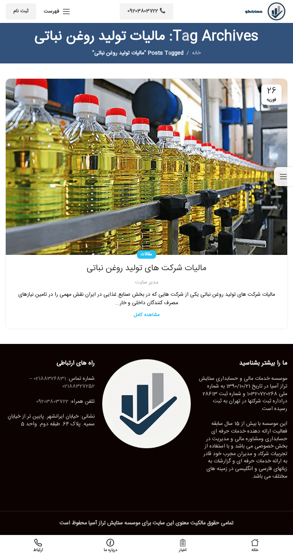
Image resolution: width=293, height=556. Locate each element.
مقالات (146, 254)
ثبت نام (21, 11)
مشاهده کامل (146, 315)
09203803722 (52, 401)
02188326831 (50, 378)
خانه (196, 53)
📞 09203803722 (146, 11)
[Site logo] (262, 11)
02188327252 (78, 386)
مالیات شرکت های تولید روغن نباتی (146, 268)
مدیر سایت (146, 282)
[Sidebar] (283, 176)
